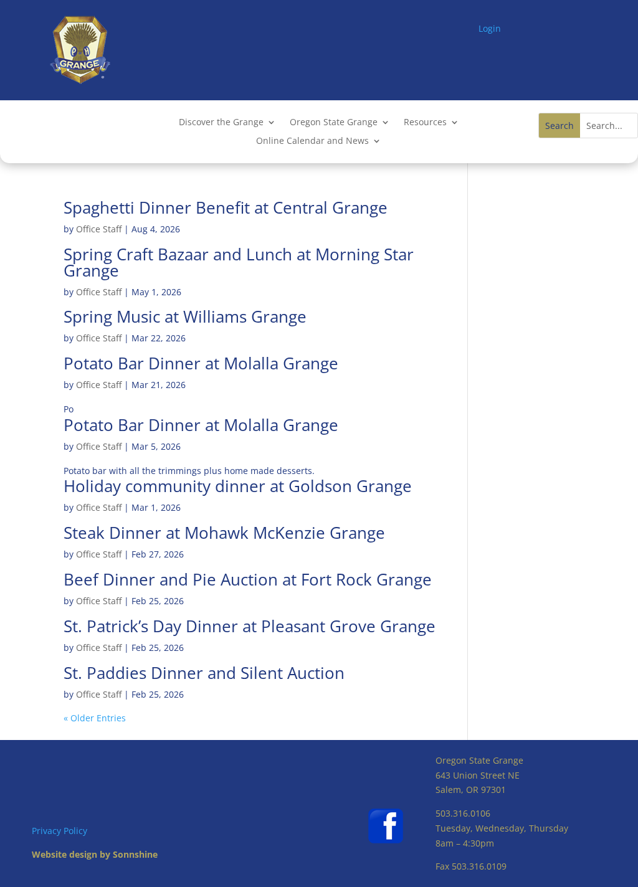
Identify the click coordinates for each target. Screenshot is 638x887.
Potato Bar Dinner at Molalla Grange (201, 363)
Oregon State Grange (334, 123)
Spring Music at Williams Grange (185, 316)
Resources (425, 123)
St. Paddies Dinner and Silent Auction (204, 673)
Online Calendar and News (312, 141)
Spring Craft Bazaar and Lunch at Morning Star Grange (239, 262)
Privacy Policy (59, 831)
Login (489, 28)
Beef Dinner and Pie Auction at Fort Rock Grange (248, 579)
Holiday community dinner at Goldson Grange (238, 486)
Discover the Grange (221, 123)
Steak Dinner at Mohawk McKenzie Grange (224, 532)
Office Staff (98, 229)
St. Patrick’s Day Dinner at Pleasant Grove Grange (250, 626)
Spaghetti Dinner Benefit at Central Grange (226, 207)
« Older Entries (95, 718)
